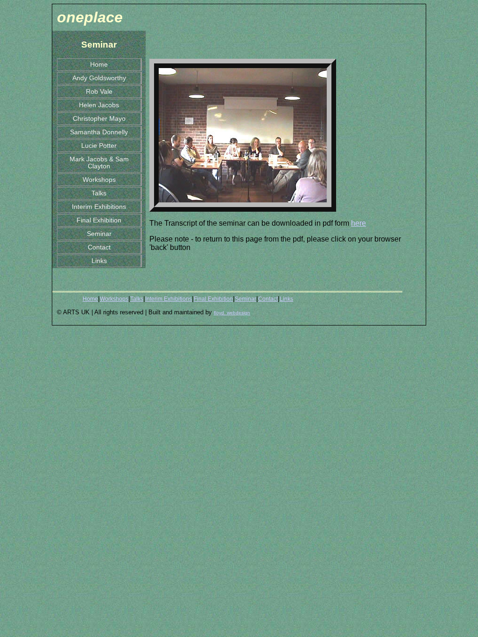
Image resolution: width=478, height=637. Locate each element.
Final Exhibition (99, 220)
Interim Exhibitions (99, 206)
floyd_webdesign (232, 312)
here (358, 223)
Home (99, 64)
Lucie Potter (99, 145)
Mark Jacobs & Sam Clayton (99, 163)
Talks (98, 193)
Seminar (99, 233)
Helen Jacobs (99, 105)
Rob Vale (99, 91)
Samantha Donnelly (99, 132)
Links (99, 260)
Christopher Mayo (99, 118)
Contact (99, 247)
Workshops (99, 179)
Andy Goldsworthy (99, 78)
